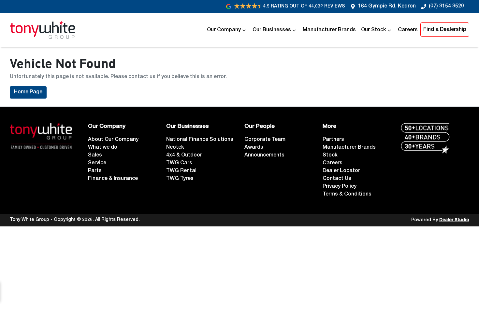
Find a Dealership (444, 30)
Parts (95, 171)
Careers (408, 30)
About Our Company (113, 139)
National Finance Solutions (199, 139)
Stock (330, 155)
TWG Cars (179, 163)
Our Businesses (272, 30)
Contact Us (337, 179)
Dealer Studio (454, 220)
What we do (102, 147)
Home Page (28, 92)
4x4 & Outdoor (184, 155)
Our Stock (373, 30)
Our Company (224, 30)
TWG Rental (181, 171)
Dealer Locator (341, 171)
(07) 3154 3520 (446, 6)
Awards (253, 147)
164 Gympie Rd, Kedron (387, 6)
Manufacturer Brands (329, 30)
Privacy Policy (339, 186)
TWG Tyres (180, 179)
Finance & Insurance (113, 179)
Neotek (175, 147)
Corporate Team (264, 139)
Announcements (264, 155)
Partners (333, 139)
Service (97, 163)
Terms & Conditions (347, 194)
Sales (95, 155)
